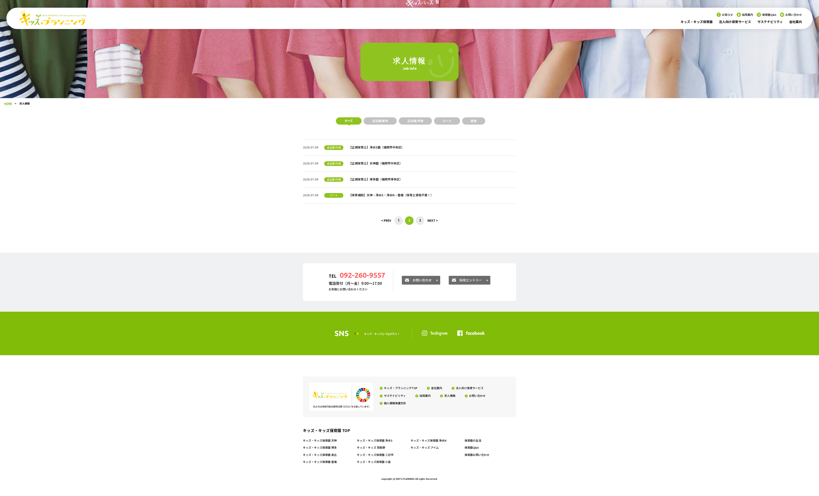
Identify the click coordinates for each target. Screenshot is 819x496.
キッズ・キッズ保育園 (697, 21)
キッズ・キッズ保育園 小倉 (374, 462)
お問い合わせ (793, 15)
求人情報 (449, 396)
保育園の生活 (473, 440)
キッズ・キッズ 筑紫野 (371, 447)
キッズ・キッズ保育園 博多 (320, 447)
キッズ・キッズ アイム (425, 447)
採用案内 (747, 15)
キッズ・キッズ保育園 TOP (326, 430)
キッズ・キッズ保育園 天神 (320, 440)
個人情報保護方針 (395, 403)
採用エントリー (470, 280)
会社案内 (795, 21)
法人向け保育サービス (735, 21)
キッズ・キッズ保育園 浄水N (428, 440)
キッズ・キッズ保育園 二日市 (375, 455)
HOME (8, 103)
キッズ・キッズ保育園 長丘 (320, 455)
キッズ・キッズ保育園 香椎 (320, 462)
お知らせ (727, 15)
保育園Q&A (769, 15)
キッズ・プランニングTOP (400, 388)
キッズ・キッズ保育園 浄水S (374, 440)
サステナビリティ (770, 21)
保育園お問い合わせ (477, 455)
